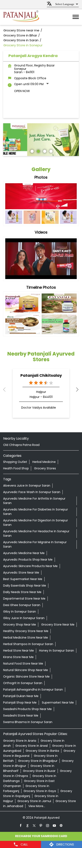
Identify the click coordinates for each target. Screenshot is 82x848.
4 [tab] (50, 151)
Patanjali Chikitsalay (41, 375)
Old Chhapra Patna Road (21, 445)
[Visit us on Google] (27, 825)
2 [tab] (38, 151)
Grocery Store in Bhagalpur (37, 761)
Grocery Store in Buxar (39, 771)
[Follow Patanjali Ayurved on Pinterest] (41, 825)
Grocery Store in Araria (19, 741)
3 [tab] (44, 151)
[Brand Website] (61, 825)
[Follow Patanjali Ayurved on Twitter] (34, 825)
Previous (6, 389)
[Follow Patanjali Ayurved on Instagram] (48, 825)
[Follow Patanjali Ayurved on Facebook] (21, 825)
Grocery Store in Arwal (31, 746)
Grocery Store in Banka (42, 751)
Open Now (22, 91)
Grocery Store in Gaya (40, 791)
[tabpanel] (41, 139)
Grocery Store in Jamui (34, 801)
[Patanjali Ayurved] (21, 17)
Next (75, 389)
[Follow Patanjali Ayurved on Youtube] (54, 825)
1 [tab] (31, 151)
